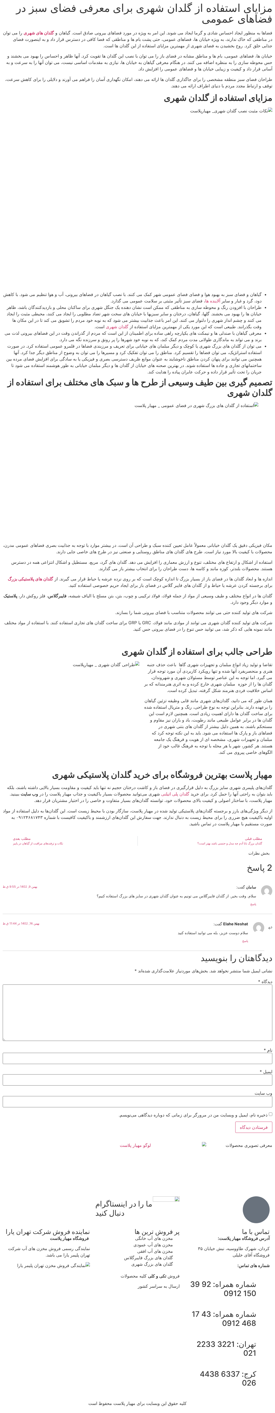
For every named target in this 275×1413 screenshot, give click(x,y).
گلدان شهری (117, 326)
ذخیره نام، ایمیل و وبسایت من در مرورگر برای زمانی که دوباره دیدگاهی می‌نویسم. (193, 1115)
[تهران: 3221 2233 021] (263, 1344)
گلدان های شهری (39, 32)
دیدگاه (265, 981)
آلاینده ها (212, 301)
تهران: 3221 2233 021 (226, 1349)
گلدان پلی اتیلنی (175, 794)
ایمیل (266, 1071)
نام (268, 1050)
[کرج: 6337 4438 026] (263, 1374)
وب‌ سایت (263, 1093)
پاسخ (253, 904)
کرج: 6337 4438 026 (228, 1378)
